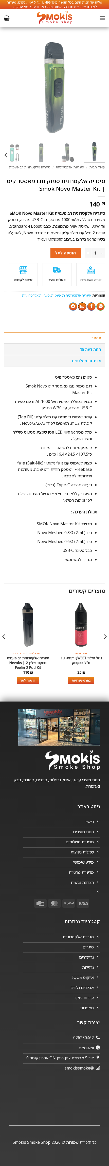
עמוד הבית (97, 167)
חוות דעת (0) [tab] (90, 349)
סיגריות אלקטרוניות (70, 167)
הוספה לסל (65, 253)
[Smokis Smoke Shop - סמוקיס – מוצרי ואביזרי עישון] (54, 18)
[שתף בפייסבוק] (91, 306)
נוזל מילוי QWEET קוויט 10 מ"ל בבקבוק (81, 660)
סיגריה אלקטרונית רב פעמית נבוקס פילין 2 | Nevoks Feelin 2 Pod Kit (28, 662)
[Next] (8, 87)
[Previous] (96, 87)
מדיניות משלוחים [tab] (86, 360)
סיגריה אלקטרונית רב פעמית (29, 167)
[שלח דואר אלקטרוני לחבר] (82, 306)
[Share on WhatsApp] (100, 306)
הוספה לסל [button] (28, 680)
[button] (102, 18)
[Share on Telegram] (73, 306)
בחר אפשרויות (81, 680)
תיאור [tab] (96, 338)
